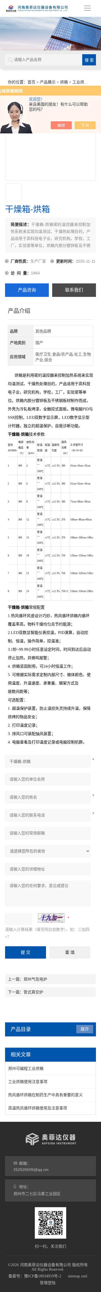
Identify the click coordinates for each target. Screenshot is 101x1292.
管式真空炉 (33, 992)
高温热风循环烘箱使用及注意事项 (37, 1108)
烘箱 (64, 82)
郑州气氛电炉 (35, 979)
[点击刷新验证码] (51, 918)
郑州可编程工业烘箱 (25, 1068)
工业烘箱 (80, 82)
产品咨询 (27, 290)
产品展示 (48, 82)
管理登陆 (48, 1283)
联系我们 (74, 290)
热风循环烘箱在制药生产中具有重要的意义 (45, 1095)
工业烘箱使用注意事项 (27, 1081)
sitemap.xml (77, 1276)
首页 (31, 82)
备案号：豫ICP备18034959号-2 (34, 1276)
